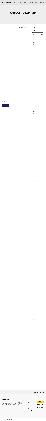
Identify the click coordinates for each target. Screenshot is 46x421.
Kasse (19, 404)
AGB (28, 403)
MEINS (37, 281)
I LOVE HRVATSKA (39, 350)
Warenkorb (20, 403)
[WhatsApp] (43, 392)
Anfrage (19, 2)
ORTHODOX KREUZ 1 (39, 143)
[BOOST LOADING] (5, 63)
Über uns (25, 2)
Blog (31, 2)
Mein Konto (20, 402)
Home (9, 2)
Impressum (29, 408)
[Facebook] (37, 392)
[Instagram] (32, 2)
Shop (14, 2)
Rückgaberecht (30, 404)
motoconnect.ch (30, 412)
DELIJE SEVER (38, 212)
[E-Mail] (40, 392)
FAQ (28, 402)
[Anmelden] (37, 2)
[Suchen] (35, 2)
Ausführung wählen (5, 105)
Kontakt (36, 2)
